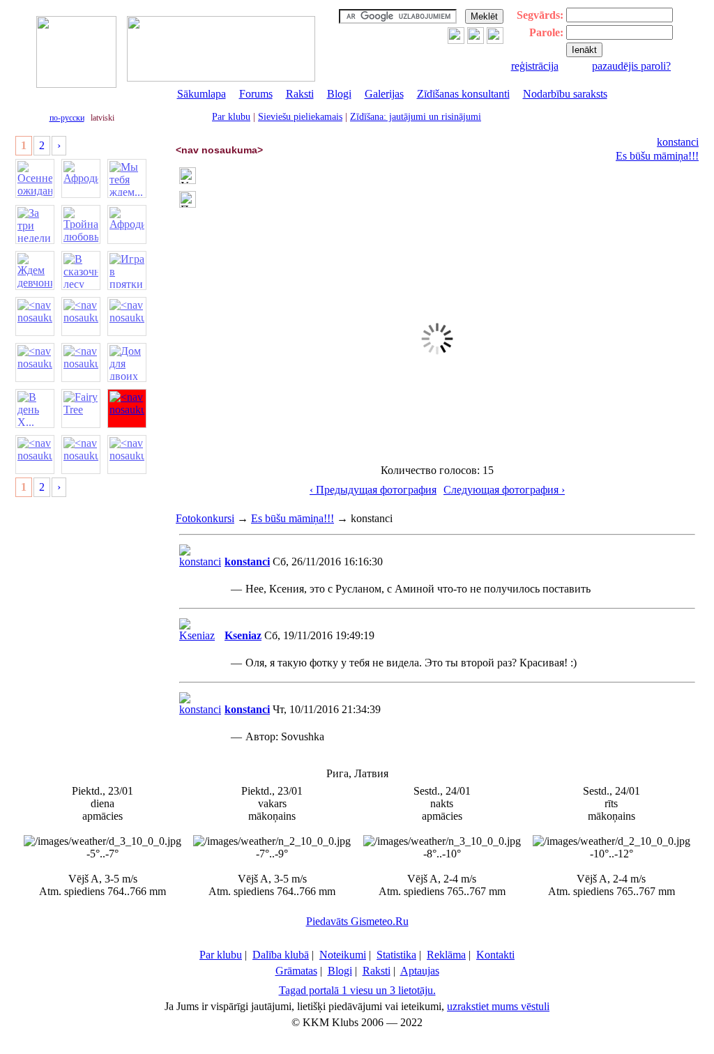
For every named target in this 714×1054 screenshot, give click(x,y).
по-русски (67, 118)
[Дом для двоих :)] (126, 362)
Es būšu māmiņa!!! (657, 156)
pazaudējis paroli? (631, 66)
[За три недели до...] (34, 224)
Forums (256, 94)
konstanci (678, 142)
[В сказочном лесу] (80, 270)
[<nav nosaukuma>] (34, 316)
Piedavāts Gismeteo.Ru (357, 921)
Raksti (300, 94)
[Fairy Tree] (80, 408)
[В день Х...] (34, 408)
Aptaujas (419, 971)
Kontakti (495, 955)
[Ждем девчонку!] (34, 270)
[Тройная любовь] (80, 224)
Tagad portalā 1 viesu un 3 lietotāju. (357, 990)
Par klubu (231, 117)
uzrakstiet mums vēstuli (498, 1006)
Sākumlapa (201, 94)
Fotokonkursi (205, 518)
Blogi (339, 94)
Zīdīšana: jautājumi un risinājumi (415, 117)
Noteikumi (342, 955)
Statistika (396, 955)
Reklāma (446, 955)
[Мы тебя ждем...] (126, 178)
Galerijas (384, 94)
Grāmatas (296, 971)
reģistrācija (535, 66)
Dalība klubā (280, 955)
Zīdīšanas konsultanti (463, 94)
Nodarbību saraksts (565, 94)
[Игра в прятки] (126, 270)
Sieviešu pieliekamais (300, 117)
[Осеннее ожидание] (34, 178)
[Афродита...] (80, 178)
